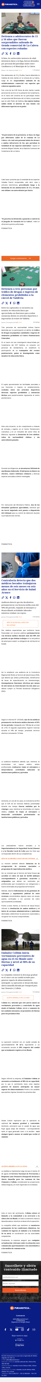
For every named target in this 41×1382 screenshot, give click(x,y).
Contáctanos (20, 1320)
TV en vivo (28, 2)
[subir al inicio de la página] (37, 859)
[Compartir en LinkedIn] (18, 53)
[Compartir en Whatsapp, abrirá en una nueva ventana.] (15, 53)
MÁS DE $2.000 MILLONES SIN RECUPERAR (18, 623)
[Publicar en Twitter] (7, 53)
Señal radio (28, 5)
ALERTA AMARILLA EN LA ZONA (18, 998)
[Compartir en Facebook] (11, 53)
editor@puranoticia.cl (20, 1319)
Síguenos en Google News (20, 1322)
